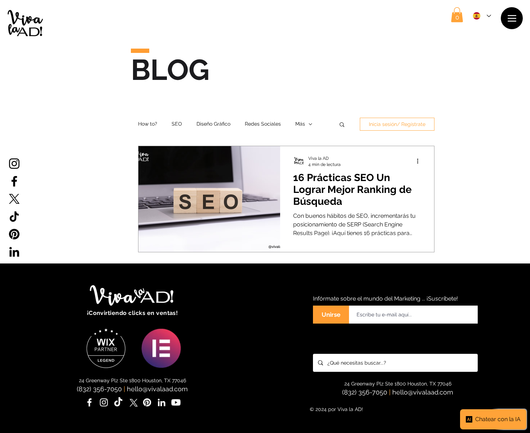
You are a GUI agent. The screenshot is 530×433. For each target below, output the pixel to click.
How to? (147, 124)
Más (300, 124)
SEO (177, 124)
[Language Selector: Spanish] (482, 15)
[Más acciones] (420, 161)
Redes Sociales (263, 124)
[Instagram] (14, 164)
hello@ (137, 389)
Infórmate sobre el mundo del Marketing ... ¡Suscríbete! (385, 298)
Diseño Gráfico (213, 124)
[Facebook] (14, 181)
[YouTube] (14, 269)
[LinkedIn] (14, 252)
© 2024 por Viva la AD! (336, 409)
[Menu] (512, 18)
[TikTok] (14, 216)
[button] (457, 14)
